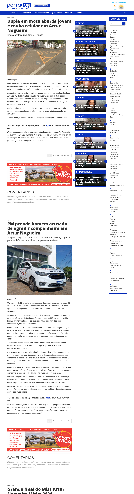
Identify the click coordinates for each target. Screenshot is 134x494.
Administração (114, 41)
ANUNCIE (78, 13)
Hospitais (113, 159)
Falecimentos (82, 79)
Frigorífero (113, 132)
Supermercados (115, 265)
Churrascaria (114, 92)
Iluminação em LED (116, 164)
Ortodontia (113, 211)
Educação (81, 153)
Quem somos (57, 13)
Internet (112, 177)
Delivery (112, 108)
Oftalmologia (114, 207)
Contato (68, 13)
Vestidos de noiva (116, 288)
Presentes (113, 230)
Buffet (112, 77)
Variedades (113, 286)
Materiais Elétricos (116, 195)
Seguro (112, 261)
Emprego (80, 60)
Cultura (80, 98)
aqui (48, 125)
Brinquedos (114, 75)
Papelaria (113, 219)
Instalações (114, 175)
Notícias (13, 13)
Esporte (80, 116)
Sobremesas (114, 263)
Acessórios (113, 32)
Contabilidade (114, 100)
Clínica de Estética (116, 94)
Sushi (112, 267)
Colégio (112, 98)
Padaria (112, 217)
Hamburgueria (115, 145)
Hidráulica (113, 152)
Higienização (114, 154)
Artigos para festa (116, 59)
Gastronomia (114, 138)
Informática (113, 168)
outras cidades (42, 5)
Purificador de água (116, 245)
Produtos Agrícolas (116, 241)
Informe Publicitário (86, 42)
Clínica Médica (115, 96)
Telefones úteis (42, 13)
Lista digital (27, 13)
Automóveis (114, 65)
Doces (112, 117)
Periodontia (114, 225)
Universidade (114, 280)
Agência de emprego (117, 46)
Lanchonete (114, 183)
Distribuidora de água (117, 115)
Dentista (112, 110)
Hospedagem (114, 156)
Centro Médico (115, 89)
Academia (113, 30)
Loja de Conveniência (117, 185)
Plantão (80, 23)
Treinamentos (114, 273)
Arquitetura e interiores (117, 54)
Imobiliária (113, 166)
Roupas (112, 253)
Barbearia (113, 71)
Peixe (112, 223)
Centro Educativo (115, 87)
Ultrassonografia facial (117, 278)
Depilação (113, 112)
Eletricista (113, 122)
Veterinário (113, 290)
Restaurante (114, 251)
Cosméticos (114, 103)
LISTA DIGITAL (117, 19)
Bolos (112, 73)
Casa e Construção (116, 85)
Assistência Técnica (116, 61)
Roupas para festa (116, 255)
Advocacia (113, 43)
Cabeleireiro (114, 83)
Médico (112, 201)
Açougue (113, 39)
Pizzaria (112, 228)
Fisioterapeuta (115, 130)
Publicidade (114, 243)
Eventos (112, 125)
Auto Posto (113, 63)
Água (111, 50)
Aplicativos (113, 52)
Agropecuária (114, 48)
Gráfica (112, 140)
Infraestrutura (84, 172)
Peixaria (112, 221)
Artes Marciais (114, 57)
